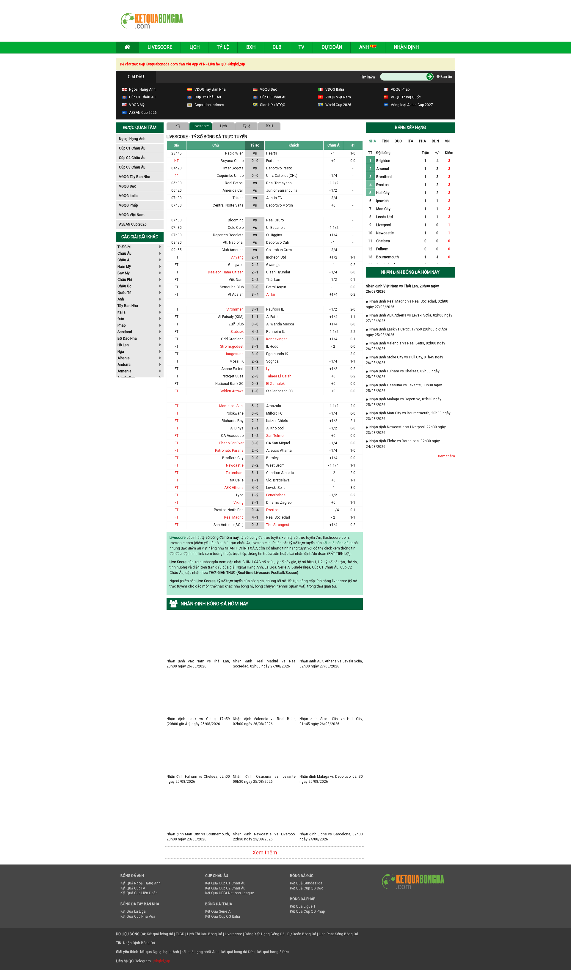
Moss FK (237, 361)
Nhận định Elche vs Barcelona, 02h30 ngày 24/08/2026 (331, 834)
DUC (398, 141)
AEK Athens (234, 488)
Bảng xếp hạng (410, 127)
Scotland (124, 332)
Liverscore (233, 934)
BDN (435, 141)
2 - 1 (255, 257)
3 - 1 (255, 309)
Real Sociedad (278, 517)
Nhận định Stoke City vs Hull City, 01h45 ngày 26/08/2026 (331, 719)
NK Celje (237, 480)
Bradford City (233, 458)
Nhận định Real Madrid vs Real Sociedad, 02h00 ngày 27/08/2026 (264, 661)
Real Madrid (234, 517)
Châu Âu (124, 253)
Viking (238, 502)
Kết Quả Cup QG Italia (222, 916)
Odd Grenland (232, 339)
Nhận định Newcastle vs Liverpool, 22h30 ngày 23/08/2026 (264, 834)
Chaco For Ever (231, 443)
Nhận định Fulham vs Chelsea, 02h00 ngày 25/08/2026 (198, 776)
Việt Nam (236, 280)
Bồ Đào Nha (127, 338)
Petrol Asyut (276, 287)
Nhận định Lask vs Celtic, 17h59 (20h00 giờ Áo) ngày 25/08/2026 (198, 719)
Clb (277, 47)
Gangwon (236, 265)
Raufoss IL (275, 309)
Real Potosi (234, 183)
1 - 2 (255, 369)
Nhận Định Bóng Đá (139, 943)
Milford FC (274, 413)
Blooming (236, 220)
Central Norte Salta (228, 205)
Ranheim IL (275, 332)
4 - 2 (255, 332)
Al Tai (270, 294)
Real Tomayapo (278, 183)
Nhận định (406, 47)
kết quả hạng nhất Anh (200, 952)
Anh (120, 299)
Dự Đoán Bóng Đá (301, 934)
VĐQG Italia (128, 196)
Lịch (194, 47)
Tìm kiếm (367, 77)
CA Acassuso (232, 436)
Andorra (124, 365)
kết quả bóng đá (336, 543)
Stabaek (237, 332)
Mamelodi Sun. (231, 406)
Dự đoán (331, 47)
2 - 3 (255, 376)
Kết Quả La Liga (133, 911)
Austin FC (274, 198)
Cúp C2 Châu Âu (132, 158)
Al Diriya (237, 428)
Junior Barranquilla (281, 190)
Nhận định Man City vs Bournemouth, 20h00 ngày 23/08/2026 (198, 834)
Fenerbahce (276, 495)
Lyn (269, 369)
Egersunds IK (277, 354)
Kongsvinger (276, 339)
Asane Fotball (232, 369)
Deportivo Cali (277, 242)
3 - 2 (255, 465)
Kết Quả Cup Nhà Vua (137, 916)
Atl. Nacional (233, 242)
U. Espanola (276, 228)
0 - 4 (255, 510)
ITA (410, 141)
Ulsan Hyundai (278, 272)
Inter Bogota (233, 168)
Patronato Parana (229, 450)
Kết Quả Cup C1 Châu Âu (225, 883)
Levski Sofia (276, 488)
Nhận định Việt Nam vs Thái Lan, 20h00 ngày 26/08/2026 (198, 661)
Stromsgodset (232, 346)
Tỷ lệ (246, 126)
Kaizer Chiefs (277, 421)
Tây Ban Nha (127, 306)
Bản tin (446, 77)
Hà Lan (123, 345)
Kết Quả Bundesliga (306, 883)
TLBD (180, 934)
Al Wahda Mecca (280, 324)
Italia (121, 312)
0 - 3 (255, 384)
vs (255, 153)
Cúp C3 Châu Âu (132, 167)
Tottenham (235, 473)
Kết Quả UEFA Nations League (229, 893)
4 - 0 (255, 488)
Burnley (272, 458)
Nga (120, 351)
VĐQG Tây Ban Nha (134, 177)
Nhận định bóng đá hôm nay (410, 272)
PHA (422, 141)
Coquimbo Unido (230, 176)
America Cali (233, 190)
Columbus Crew (279, 250)
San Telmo (274, 436)
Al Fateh (273, 317)
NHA (372, 141)
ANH (364, 47)
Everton (272, 510)
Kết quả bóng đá (160, 934)
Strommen (235, 309)
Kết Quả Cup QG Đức (306, 888)
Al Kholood (275, 428)
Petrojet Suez (233, 376)
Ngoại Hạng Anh (132, 139)
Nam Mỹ (124, 266)
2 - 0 (255, 450)
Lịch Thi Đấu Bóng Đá (204, 934)
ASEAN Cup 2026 (133, 224)
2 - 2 (255, 265)
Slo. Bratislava (278, 480)
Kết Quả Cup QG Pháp (307, 911)
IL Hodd (272, 346)
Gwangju (273, 265)
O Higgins (274, 235)
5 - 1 (255, 473)
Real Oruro (275, 220)
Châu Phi (124, 280)
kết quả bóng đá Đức (238, 952)
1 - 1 (255, 317)
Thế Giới (124, 247)
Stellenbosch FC (279, 391)
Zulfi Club (236, 324)
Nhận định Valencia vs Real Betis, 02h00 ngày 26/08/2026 (264, 719)
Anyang (237, 257)
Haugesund (234, 354)
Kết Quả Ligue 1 (303, 906)
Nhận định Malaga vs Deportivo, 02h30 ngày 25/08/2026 (331, 776)
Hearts (271, 153)
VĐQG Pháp (128, 205)
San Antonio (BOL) (229, 525)
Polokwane (235, 413)
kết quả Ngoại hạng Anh (159, 952)
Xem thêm (264, 852)
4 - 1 (255, 517)
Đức (120, 319)
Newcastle (235, 465)
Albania (123, 358)
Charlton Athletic (280, 473)
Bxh (250, 47)
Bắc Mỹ (123, 273)
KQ (177, 126)
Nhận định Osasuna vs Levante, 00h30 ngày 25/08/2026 (264, 776)
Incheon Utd (276, 257)
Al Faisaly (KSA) (231, 317)
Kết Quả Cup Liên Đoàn (139, 893)
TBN (385, 141)
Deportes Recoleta (228, 235)
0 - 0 (255, 161)
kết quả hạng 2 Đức (273, 952)
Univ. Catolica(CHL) (281, 176)
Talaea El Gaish (278, 376)
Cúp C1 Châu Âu (132, 148)
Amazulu (273, 406)
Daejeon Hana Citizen (226, 272)
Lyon (240, 495)
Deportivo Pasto (279, 168)
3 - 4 (255, 294)
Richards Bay (233, 421)
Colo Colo (236, 228)
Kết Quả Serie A (217, 911)
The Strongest (277, 525)
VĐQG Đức (127, 186)
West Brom (275, 465)
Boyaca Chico (232, 161)
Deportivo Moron (279, 205)
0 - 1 (255, 339)
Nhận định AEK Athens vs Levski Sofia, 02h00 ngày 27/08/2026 (331, 661)
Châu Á (123, 260)
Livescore (160, 47)
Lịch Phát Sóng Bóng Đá (338, 934)
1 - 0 (255, 391)
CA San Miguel (278, 443)
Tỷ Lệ (223, 47)
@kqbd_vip (161, 961)
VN (447, 141)
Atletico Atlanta (279, 450)
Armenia (124, 371)
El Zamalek (275, 384)
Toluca (238, 198)
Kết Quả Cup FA (132, 888)
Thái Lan (273, 280)
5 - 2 (255, 406)
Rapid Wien (234, 153)
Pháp (121, 325)
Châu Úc (124, 286)
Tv (301, 47)
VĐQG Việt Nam (132, 215)
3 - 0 (255, 354)
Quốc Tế (124, 293)
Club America (233, 250)
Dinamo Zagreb (278, 502)
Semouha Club (232, 287)
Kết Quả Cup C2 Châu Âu (225, 888)
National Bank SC (229, 384)
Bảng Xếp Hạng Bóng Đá (265, 934)
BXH (269, 126)
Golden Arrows (231, 391)
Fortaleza (274, 161)
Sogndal (273, 361)
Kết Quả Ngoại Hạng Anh (140, 883)
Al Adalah (236, 294)
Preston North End (229, 510)
